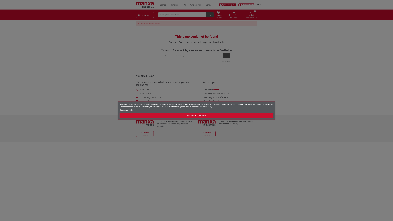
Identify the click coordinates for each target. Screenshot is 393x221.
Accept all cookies (196, 115)
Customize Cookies (127, 110)
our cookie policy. (206, 107)
